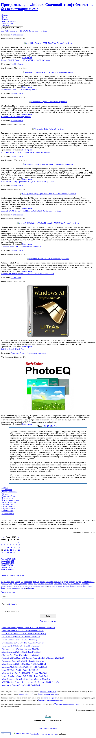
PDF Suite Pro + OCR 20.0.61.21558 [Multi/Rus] (20, 655)
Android (7, 582)
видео (78, 582)
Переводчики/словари (10, 500)
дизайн (4, 584)
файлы (79, 586)
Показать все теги (8, 592)
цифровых (16, 588)
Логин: (4, 597)
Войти (48, 616)
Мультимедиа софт (9, 502)
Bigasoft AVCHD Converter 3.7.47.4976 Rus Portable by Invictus (25, 60)
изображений (39, 584)
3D (2, 582)
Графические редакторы (36, 353)
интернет (49, 584)
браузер (72, 582)
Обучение (5, 494)
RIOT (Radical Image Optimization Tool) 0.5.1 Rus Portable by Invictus (28, 182)
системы (51, 586)
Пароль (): (9, 604)
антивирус (58, 582)
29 (11, 552)
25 (19, 550)
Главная (5, 15)
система (44, 586)
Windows (49, 582)
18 (19, 547)
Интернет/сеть (7, 498)
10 (16, 545)
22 (11, 550)
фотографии (87, 586)
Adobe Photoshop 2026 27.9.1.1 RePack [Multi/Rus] (21, 652)
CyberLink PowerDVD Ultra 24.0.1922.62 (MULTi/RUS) (23, 643)
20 (5, 550)
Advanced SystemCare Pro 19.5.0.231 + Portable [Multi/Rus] (24, 673)
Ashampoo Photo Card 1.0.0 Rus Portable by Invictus (21, 246)
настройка (75, 584)
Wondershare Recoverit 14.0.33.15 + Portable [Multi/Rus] (23, 661)
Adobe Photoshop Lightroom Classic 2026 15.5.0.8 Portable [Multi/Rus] (28, 628)
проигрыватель (26, 586)
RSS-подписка (7, 23)
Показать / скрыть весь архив (12, 575)
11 (19, 545)
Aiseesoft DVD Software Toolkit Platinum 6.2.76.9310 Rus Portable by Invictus (31, 211)
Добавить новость (9, 21)
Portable (36, 582)
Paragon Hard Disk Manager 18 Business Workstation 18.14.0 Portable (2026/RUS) (33, 658)
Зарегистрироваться (48, 621)
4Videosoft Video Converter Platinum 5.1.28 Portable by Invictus (25, 152)
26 (2, 552)
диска (9, 584)
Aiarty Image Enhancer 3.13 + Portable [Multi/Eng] (21, 685)
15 (11, 547)
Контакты (5, 25)
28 (8, 552)
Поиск (4, 17)
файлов (73, 586)
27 (5, 552)
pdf (22, 582)
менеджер (66, 584)
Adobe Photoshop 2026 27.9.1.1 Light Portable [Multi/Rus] (24, 664)
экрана (23, 588)
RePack (42, 582)
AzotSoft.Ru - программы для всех (43, 734)
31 (16, 552)
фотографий (6, 588)
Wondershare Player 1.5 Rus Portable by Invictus (19, 89)
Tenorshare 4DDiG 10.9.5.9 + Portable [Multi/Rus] (20, 646)
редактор (36, 586)
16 (14, 547)
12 (2, 547)
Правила (5, 19)
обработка (85, 584)
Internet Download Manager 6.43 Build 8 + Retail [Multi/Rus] (25, 676)
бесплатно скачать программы (50, 700)
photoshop (28, 582)
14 (8, 547)
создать (59, 586)
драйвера (23, 584)
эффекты (30, 588)
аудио (66, 582)
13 (5, 547)
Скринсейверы (7, 511)
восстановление (88, 582)
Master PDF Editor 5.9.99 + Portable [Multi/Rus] (20, 670)
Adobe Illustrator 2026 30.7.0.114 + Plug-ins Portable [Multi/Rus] (26, 679)
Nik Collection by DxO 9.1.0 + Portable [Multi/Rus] (21, 637)
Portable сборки (17, 35)
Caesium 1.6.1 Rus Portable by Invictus (16, 117)
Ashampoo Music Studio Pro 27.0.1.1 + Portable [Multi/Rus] (24, 667)
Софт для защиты (8, 509)
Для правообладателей (48, 728)
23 (14, 550)
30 (14, 552)
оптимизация (6, 586)
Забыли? (12, 604)
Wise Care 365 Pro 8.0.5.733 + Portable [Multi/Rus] (21, 649)
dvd (12, 582)
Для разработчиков (9, 492)
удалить (66, 586)
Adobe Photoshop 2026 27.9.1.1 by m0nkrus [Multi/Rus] (23, 631)
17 (16, 547)
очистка (15, 586)
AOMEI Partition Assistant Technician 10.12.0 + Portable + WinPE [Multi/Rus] (31, 682)
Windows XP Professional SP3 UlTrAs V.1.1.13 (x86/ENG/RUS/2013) (27, 274)
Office (17, 582)
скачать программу (49, 698)
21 (8, 550)
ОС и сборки (16, 278)
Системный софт (8, 506)
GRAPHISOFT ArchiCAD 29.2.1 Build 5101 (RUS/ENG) (24, 634)
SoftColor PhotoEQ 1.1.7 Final (12, 349)
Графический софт (18, 353)
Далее (56, 426)
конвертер (58, 584)
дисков (15, 584)
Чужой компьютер (11, 611)
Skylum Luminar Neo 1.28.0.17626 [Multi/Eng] (19, 640)
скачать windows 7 (25, 694)
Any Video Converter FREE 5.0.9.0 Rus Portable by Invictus (24, 31)
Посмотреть (27, 58)
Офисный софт (8, 504)
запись (30, 584)
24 (16, 550)
